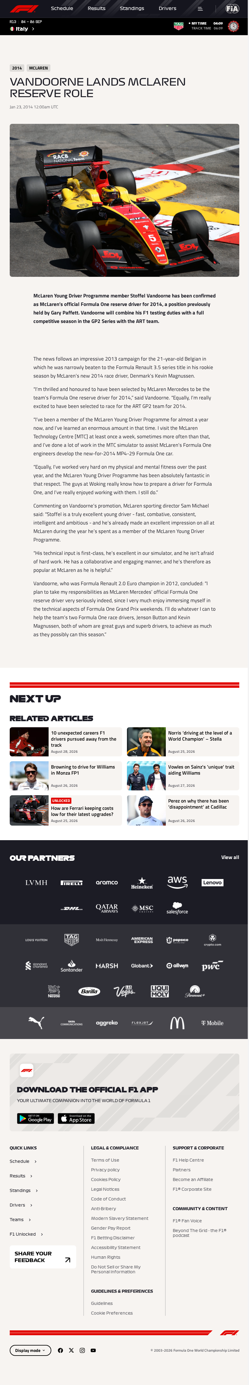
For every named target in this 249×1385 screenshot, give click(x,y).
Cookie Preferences (112, 1313)
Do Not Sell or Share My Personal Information (116, 1269)
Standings (132, 8)
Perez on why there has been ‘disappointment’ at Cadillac (198, 804)
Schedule (62, 8)
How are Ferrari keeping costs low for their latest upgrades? (82, 811)
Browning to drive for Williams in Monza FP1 (83, 770)
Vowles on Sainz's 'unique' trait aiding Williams (201, 770)
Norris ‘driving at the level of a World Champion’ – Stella (200, 736)
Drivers (167, 8)
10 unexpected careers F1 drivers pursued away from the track (83, 739)
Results (96, 8)
